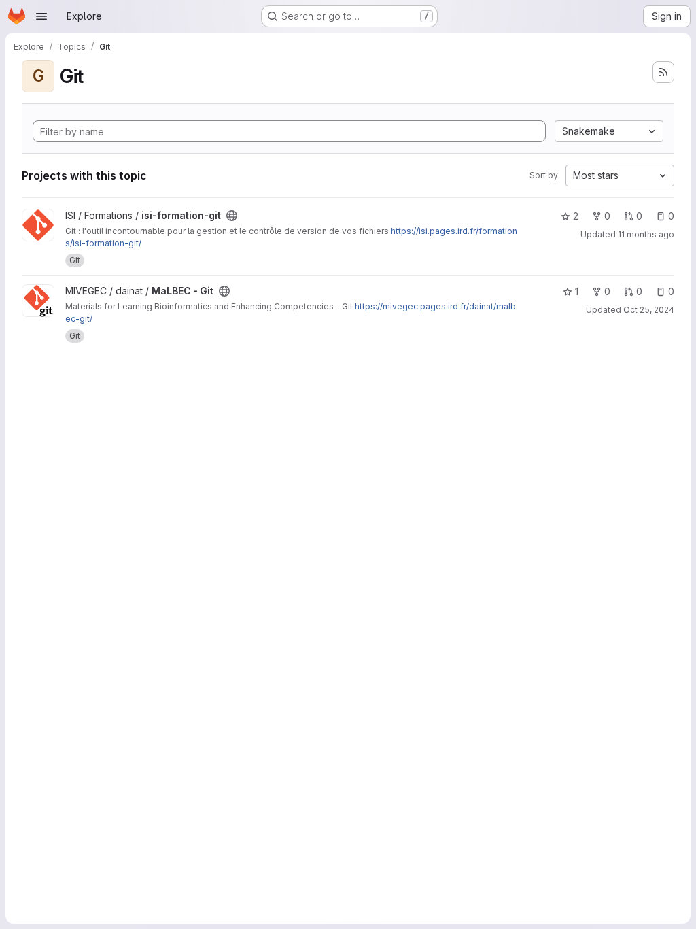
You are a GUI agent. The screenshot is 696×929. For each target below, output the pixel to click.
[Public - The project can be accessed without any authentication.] (231, 215)
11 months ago (646, 234)
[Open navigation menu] (41, 16)
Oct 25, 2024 (648, 310)
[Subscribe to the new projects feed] (663, 72)
